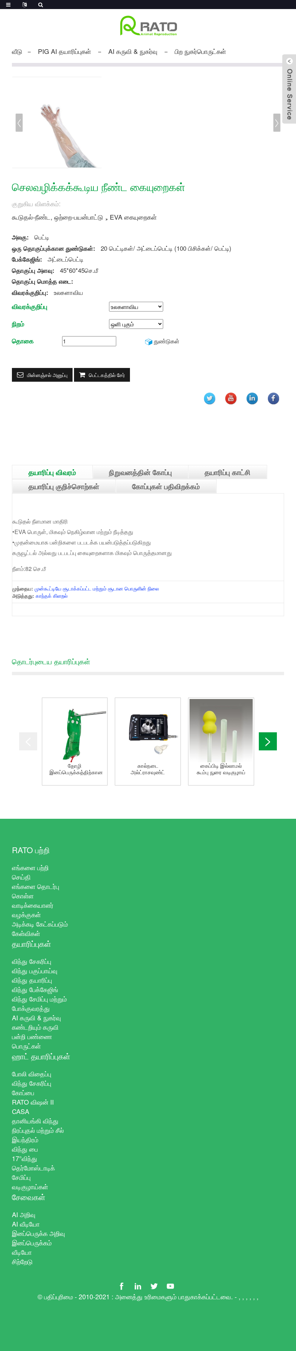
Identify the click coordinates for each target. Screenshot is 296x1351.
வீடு (17, 51)
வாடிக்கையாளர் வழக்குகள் (32, 909)
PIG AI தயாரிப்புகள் (64, 51)
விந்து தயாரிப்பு (32, 979)
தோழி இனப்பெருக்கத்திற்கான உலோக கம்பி (76, 768)
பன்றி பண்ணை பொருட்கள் (32, 1041)
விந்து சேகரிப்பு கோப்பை (31, 1087)
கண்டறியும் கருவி (35, 1027)
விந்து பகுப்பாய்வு (34, 970)
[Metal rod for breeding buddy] (74, 730)
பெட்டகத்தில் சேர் (107, 374)
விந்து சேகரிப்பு (31, 961)
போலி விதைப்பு (31, 1073)
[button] (276, 123)
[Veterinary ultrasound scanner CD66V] (147, 730)
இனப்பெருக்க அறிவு (38, 1233)
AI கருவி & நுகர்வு (132, 51)
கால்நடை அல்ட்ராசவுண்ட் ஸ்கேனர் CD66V (148, 768)
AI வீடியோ (26, 1223)
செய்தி (21, 876)
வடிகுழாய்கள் (30, 1186)
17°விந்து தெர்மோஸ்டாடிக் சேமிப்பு (33, 1167)
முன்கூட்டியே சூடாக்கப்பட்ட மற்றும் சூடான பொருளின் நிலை (97, 588)
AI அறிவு (23, 1214)
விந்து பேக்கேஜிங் (35, 989)
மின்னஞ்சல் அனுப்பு (47, 374)
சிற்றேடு (22, 1261)
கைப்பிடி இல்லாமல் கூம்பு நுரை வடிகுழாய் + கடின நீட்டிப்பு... (221, 768)
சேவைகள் (28, 1196)
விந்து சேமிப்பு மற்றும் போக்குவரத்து (39, 1003)
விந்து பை (25, 1148)
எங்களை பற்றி (30, 867)
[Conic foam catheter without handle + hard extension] (221, 730)
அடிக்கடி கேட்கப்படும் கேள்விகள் (40, 928)
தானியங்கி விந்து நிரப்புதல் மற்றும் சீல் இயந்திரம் (38, 1130)
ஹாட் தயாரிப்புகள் (41, 1056)
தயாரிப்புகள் (31, 943)
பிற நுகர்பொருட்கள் (200, 51)
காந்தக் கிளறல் (52, 595)
